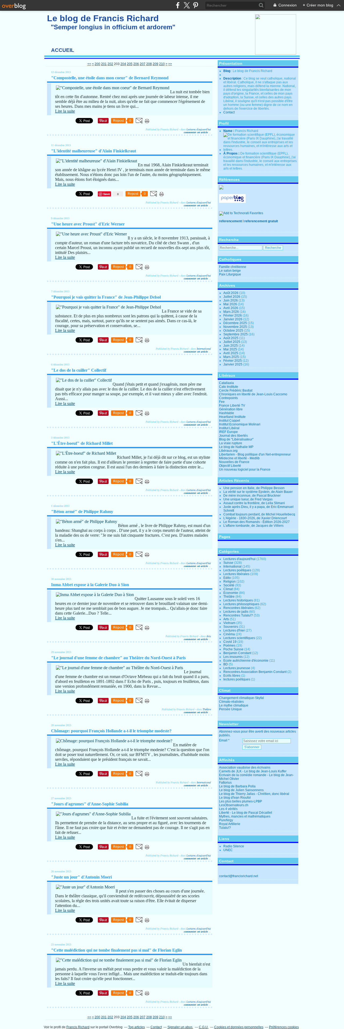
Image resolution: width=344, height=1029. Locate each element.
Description (232, 78)
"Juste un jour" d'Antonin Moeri (81, 877)
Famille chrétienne (232, 267)
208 (149, 64)
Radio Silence (233, 846)
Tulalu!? (225, 828)
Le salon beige (230, 271)
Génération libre (231, 409)
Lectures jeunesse (236, 668)
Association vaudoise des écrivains (244, 767)
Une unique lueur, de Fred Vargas (248, 499)
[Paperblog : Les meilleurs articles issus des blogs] (232, 202)
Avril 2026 (231, 308)
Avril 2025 (231, 353)
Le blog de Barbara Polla (237, 786)
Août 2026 (231, 293)
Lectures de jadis (235, 612)
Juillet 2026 (232, 297)
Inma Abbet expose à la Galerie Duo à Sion (90, 584)
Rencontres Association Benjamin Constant (254, 672)
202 (110, 64)
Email (223, 740)
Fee (222, 402)
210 (162, 64)
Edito (227, 578)
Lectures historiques (238, 600)
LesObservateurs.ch (233, 805)
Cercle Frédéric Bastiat (235, 390)
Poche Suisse (233, 649)
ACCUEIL (62, 50)
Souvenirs (230, 627)
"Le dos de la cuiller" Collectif (78, 370)
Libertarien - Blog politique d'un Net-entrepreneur (255, 454)
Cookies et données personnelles (238, 1027)
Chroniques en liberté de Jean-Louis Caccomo (253, 394)
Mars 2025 (231, 357)
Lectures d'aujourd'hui (199, 129)
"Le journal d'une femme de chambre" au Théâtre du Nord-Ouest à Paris (118, 657)
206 (136, 64)
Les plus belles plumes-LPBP (240, 801)
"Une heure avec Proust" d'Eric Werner (88, 224)
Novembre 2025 (235, 327)
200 (97, 64)
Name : (229, 131)
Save (107, 194)
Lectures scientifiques (239, 638)
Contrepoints (228, 398)
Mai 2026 (230, 304)
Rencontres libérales (238, 608)
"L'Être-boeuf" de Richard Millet (82, 443)
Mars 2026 (231, 312)
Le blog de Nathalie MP (236, 447)
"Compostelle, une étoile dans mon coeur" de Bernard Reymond (110, 78)
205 (129, 64)
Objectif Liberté (230, 466)
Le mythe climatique (233, 705)
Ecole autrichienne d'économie (245, 660)
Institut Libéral (229, 428)
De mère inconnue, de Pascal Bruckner (252, 495)
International (204, 348)
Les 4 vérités (228, 809)
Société (228, 585)
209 (155, 64)
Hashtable (226, 413)
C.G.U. (204, 1027)
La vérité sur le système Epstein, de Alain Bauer (258, 492)
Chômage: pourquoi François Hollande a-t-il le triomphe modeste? (111, 731)
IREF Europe (228, 432)
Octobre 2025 (233, 330)
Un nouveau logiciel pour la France (244, 469)
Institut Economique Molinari (239, 424)
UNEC (228, 850)
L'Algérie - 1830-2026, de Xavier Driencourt (255, 518)
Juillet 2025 (232, 342)
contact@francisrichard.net (238, 876)
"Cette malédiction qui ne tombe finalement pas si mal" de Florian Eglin (116, 950)
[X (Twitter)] (186, 5)
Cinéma (229, 634)
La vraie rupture (230, 443)
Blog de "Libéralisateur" (236, 439)
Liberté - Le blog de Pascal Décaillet (245, 813)
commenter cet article (196, 132)
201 (104, 64)
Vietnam (229, 623)
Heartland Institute (232, 417)
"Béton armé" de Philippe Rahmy (82, 511)
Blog (226, 71)
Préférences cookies (284, 1027)
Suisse (228, 563)
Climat (228, 589)
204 (123, 64)
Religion (229, 581)
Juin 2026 (231, 300)
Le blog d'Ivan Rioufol (235, 797)
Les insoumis (233, 657)
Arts (208, 636)
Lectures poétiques (237, 570)
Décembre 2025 (235, 323)
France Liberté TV (232, 405)
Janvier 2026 (233, 319)
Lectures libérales (236, 574)
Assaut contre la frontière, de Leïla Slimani (254, 503)
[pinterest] (195, 5)
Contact (229, 112)
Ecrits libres (231, 675)
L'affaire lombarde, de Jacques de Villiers (253, 526)
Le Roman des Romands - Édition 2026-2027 (256, 522)
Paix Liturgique (230, 274)
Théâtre (207, 709)
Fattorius (225, 782)
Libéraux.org (228, 451)
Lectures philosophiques (241, 604)
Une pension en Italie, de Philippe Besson (254, 488)
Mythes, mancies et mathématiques (244, 816)
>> (170, 64)
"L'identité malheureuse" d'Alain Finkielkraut (93, 151)
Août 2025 (231, 338)
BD (225, 664)
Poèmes (229, 645)
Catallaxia (226, 383)
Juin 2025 (231, 345)
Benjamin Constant (237, 653)
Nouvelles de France (234, 462)
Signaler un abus (180, 1027)
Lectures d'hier (234, 630)
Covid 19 (229, 642)
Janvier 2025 (233, 364)
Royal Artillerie (229, 824)
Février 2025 (233, 361)
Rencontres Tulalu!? (238, 615)
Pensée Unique (230, 709)
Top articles (136, 1027)
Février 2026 (233, 315)
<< (89, 64)
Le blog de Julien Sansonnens (241, 790)
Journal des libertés (233, 436)
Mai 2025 (230, 349)
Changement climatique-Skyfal (241, 698)
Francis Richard (77, 1027)
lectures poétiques (236, 679)
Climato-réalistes (231, 702)
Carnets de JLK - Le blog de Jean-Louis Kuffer (252, 771)
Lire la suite (65, 111)
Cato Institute (228, 387)
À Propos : (231, 153)
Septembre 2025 (236, 334)
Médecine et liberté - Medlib (239, 458)
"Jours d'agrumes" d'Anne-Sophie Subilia (89, 804)
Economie (230, 593)
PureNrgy (226, 820)
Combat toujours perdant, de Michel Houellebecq (259, 514)
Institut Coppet (229, 420)
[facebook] (177, 5)
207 (142, 64)
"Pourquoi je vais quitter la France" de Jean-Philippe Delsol (106, 297)
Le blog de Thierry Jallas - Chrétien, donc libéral (254, 794)
